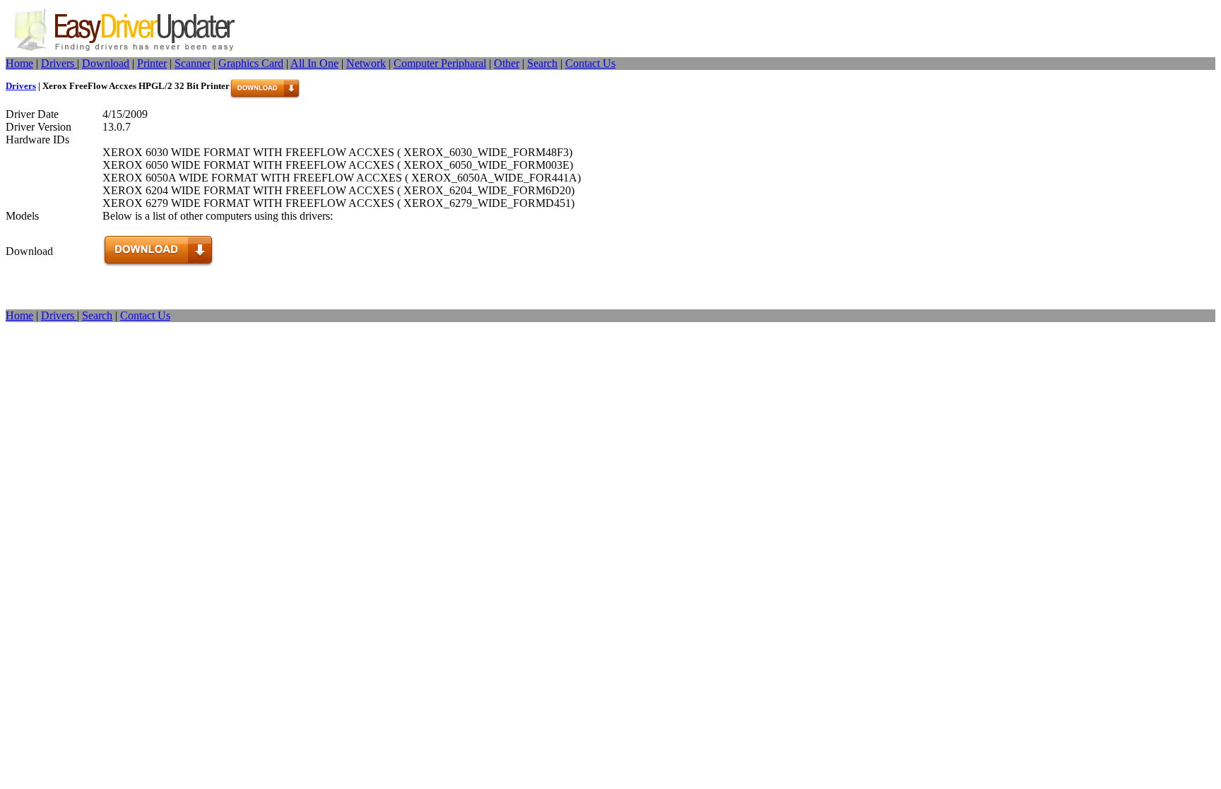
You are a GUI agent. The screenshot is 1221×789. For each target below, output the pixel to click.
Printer (152, 63)
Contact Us (590, 63)
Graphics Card (250, 63)
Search (542, 63)
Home (19, 63)
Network (366, 63)
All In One (314, 63)
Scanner (193, 63)
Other (506, 63)
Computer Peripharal (440, 63)
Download (105, 63)
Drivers (59, 63)
